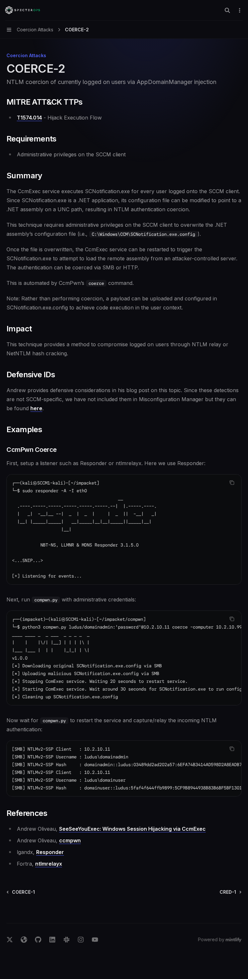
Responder (50, 852)
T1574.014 (29, 117)
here (36, 408)
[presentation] (124, 658)
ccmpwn (70, 840)
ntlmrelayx (48, 863)
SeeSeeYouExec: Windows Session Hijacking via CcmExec (132, 829)
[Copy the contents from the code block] (232, 482)
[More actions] (239, 10)
